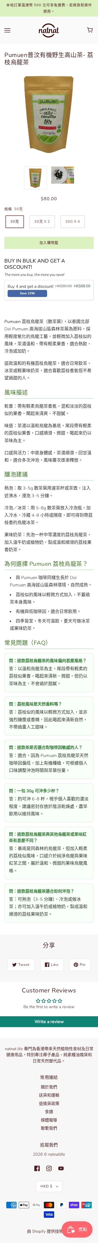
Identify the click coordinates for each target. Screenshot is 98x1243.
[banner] (49, 30)
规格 (8, 209)
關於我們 (49, 1087)
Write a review (49, 1022)
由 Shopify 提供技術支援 (49, 1231)
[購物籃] (91, 30)
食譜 (49, 1111)
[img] (37, 1168)
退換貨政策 (49, 1103)
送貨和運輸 (49, 1095)
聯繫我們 (49, 1128)
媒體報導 (49, 1120)
